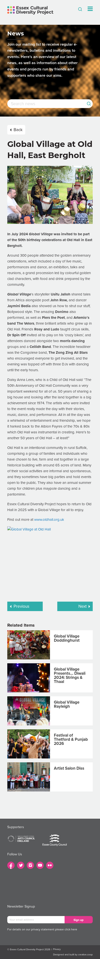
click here (71, 929)
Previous (21, 606)
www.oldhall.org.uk (49, 519)
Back (18, 129)
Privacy (57, 949)
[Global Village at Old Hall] (50, 562)
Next (82, 606)
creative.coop (85, 954)
